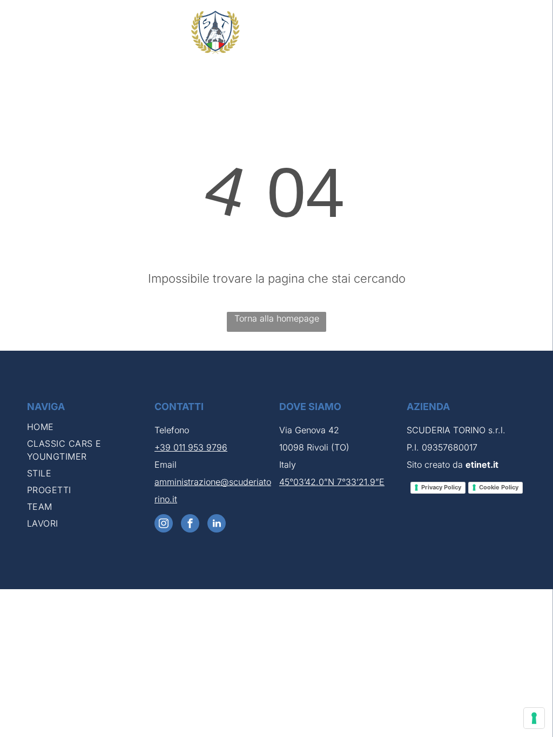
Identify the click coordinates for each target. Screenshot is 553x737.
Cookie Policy (498, 487)
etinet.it (482, 464)
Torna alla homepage (276, 318)
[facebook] (190, 524)
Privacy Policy (441, 487)
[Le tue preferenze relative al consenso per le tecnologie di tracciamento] (534, 718)
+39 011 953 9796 (190, 447)
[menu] (529, 32)
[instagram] (163, 524)
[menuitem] (86, 428)
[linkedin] (216, 524)
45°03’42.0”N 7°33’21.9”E (332, 481)
